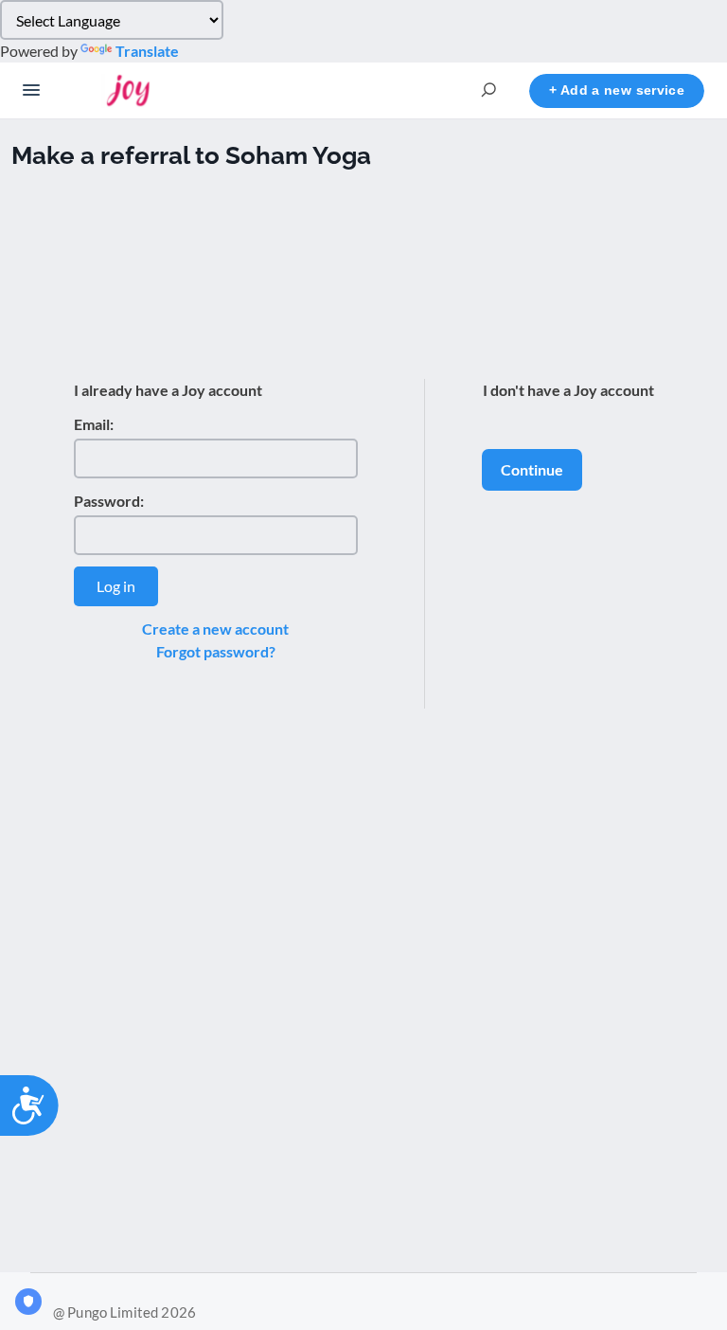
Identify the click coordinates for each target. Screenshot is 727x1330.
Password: (109, 501)
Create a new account (215, 629)
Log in (116, 586)
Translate (147, 51)
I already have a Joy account (168, 390)
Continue (532, 469)
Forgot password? (215, 651)
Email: (94, 424)
